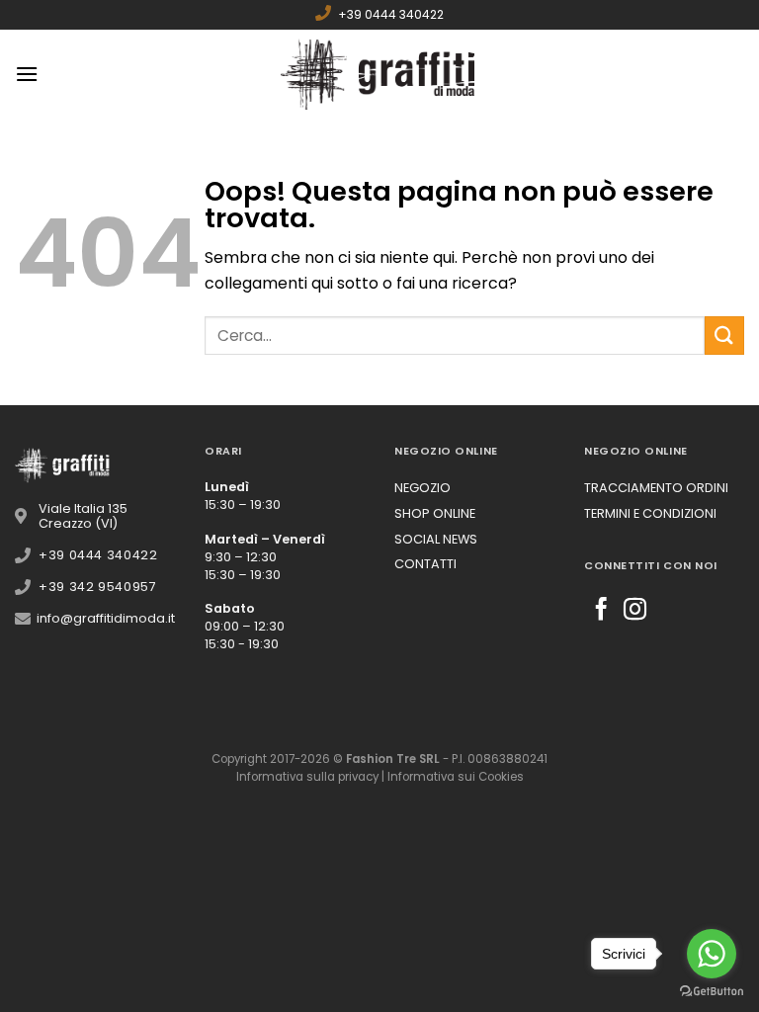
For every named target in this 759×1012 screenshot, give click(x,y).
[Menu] (27, 73)
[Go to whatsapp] (711, 953)
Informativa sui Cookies (455, 777)
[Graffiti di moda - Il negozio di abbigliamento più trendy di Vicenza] (379, 74)
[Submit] (724, 335)
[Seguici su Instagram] (635, 611)
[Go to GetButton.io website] (711, 991)
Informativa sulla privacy (307, 777)
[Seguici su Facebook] (601, 611)
